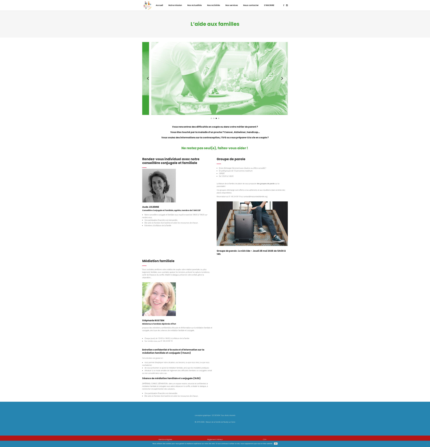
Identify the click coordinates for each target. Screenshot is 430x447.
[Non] (427, 444)
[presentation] (148, 78)
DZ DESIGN (216, 415)
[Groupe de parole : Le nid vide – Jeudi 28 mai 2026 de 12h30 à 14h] (252, 223)
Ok (276, 443)
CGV (264, 439)
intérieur (219, 439)
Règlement (211, 439)
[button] (211, 118)
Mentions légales (165, 439)
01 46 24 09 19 (166, 341)
